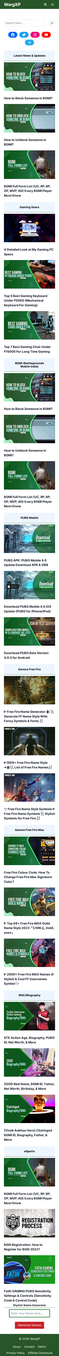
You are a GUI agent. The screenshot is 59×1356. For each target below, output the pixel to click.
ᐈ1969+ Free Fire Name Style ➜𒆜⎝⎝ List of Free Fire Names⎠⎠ (28, 765)
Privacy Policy (16, 1353)
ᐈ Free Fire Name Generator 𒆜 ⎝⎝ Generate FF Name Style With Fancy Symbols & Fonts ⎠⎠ (29, 716)
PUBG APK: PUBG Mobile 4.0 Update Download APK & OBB (26, 563)
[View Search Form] (45, 4)
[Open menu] (52, 4)
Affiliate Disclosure (40, 1353)
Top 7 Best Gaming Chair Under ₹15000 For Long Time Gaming (27, 349)
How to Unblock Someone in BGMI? (25, 142)
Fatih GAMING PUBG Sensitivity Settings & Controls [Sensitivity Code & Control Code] (27, 1295)
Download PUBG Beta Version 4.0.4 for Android (26, 655)
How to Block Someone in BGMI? (28, 98)
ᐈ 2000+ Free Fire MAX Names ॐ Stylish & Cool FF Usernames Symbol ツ (29, 979)
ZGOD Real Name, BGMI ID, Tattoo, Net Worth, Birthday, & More (29, 1086)
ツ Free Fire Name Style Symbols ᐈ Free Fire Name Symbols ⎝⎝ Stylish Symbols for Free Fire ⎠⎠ (29, 813)
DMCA (42, 1346)
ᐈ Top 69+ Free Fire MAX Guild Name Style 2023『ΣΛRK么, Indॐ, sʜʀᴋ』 (29, 928)
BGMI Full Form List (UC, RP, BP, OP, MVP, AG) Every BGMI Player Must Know (28, 190)
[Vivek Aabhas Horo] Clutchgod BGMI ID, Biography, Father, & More (28, 1135)
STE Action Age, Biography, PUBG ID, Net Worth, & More (29, 1040)
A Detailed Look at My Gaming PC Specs (29, 252)
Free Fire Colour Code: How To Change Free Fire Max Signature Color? (28, 877)
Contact (29, 1346)
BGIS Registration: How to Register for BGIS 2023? (23, 1247)
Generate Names (29, 1325)
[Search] (52, 23)
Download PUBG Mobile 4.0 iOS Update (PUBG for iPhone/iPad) (27, 609)
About (17, 1346)
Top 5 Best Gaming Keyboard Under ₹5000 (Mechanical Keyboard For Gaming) (25, 300)
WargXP (35, 1338)
